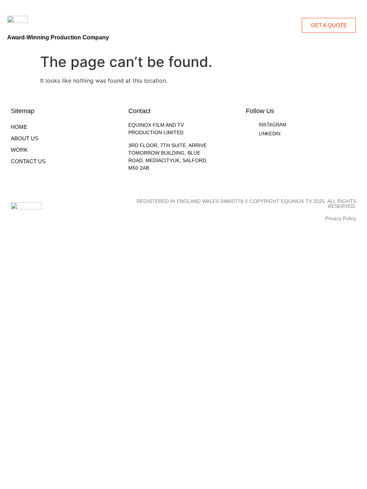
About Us (24, 138)
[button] (293, 25)
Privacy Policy (340, 218)
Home (19, 127)
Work (19, 150)
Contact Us (28, 161)
